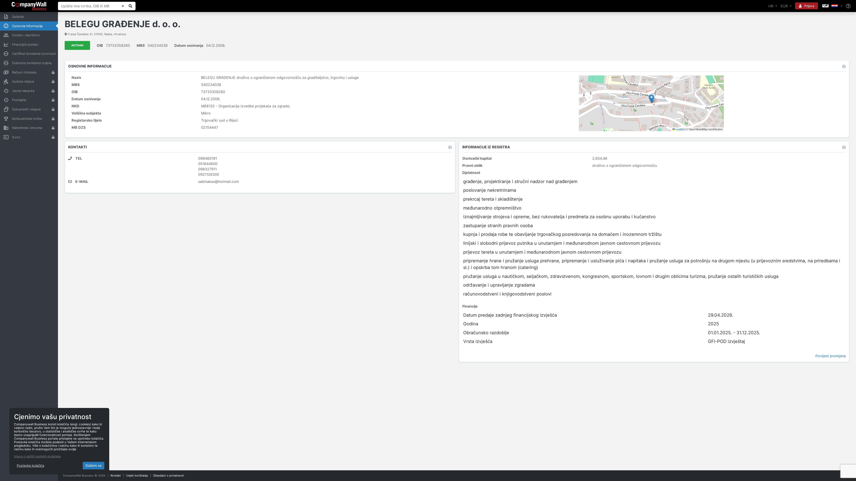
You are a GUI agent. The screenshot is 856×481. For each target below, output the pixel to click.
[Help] (848, 6)
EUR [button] (785, 6)
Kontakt (116, 475)
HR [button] (771, 6)
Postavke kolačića (30, 465)
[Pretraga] (130, 6)
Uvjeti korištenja (137, 475)
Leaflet (679, 129)
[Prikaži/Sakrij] (123, 6)
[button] (832, 6)
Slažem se (93, 465)
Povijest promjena (830, 356)
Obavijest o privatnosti (168, 475)
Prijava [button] (808, 6)
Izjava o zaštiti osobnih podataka (37, 456)
